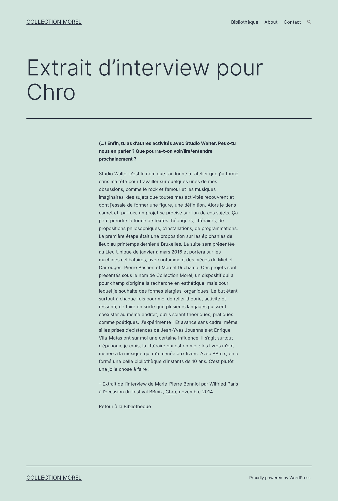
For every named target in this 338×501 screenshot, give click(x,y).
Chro (171, 391)
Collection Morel (54, 21)
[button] (309, 22)
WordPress (299, 477)
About (271, 22)
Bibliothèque (244, 22)
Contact (292, 22)
